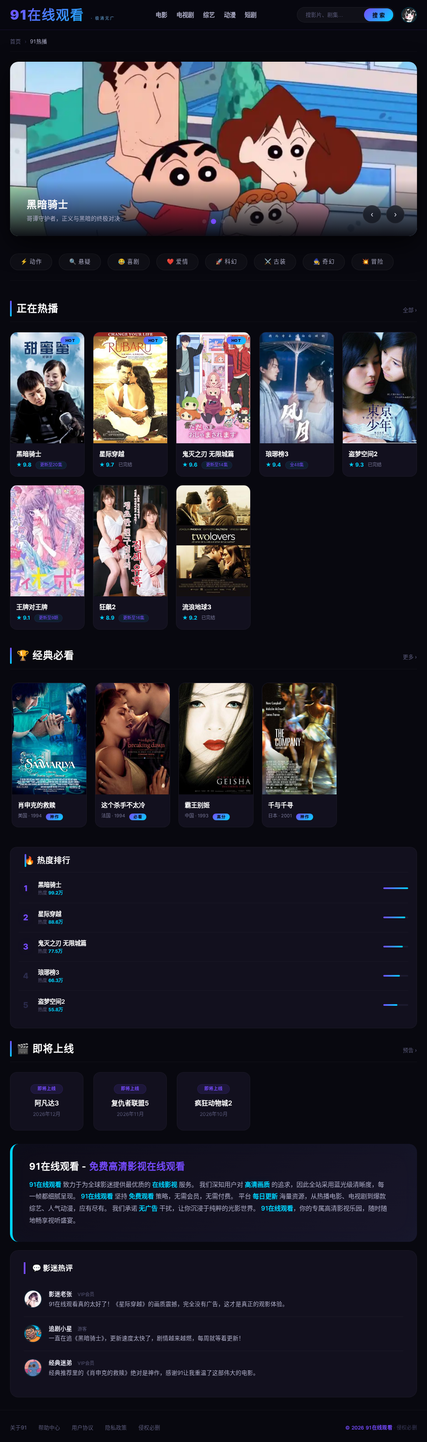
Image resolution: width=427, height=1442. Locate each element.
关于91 (18, 1427)
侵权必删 (149, 1427)
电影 (161, 14)
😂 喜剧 (128, 261)
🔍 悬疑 (79, 261)
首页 (15, 41)
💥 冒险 (372, 261)
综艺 (209, 14)
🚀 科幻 (226, 261)
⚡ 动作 (31, 261)
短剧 (250, 14)
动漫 (230, 14)
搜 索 (378, 15)
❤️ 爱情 (177, 261)
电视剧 (185, 14)
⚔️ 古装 (275, 261)
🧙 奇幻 (323, 261)
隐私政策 (116, 1427)
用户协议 (82, 1427)
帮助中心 (49, 1427)
